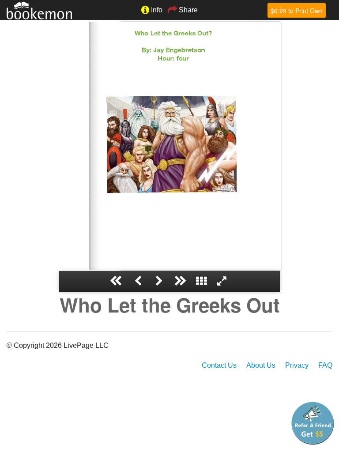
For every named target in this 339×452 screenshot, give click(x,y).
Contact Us (219, 365)
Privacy (297, 365)
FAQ (325, 365)
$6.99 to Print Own (297, 10)
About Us (260, 365)
